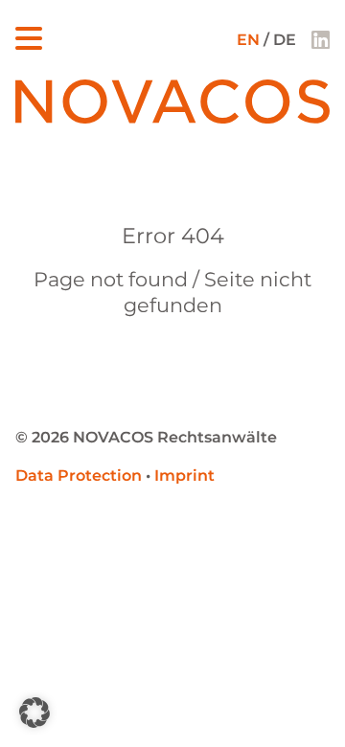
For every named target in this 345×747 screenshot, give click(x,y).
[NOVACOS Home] (172, 118)
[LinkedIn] (320, 40)
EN (248, 40)
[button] (34, 712)
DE (284, 40)
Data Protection (78, 475)
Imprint (184, 475)
